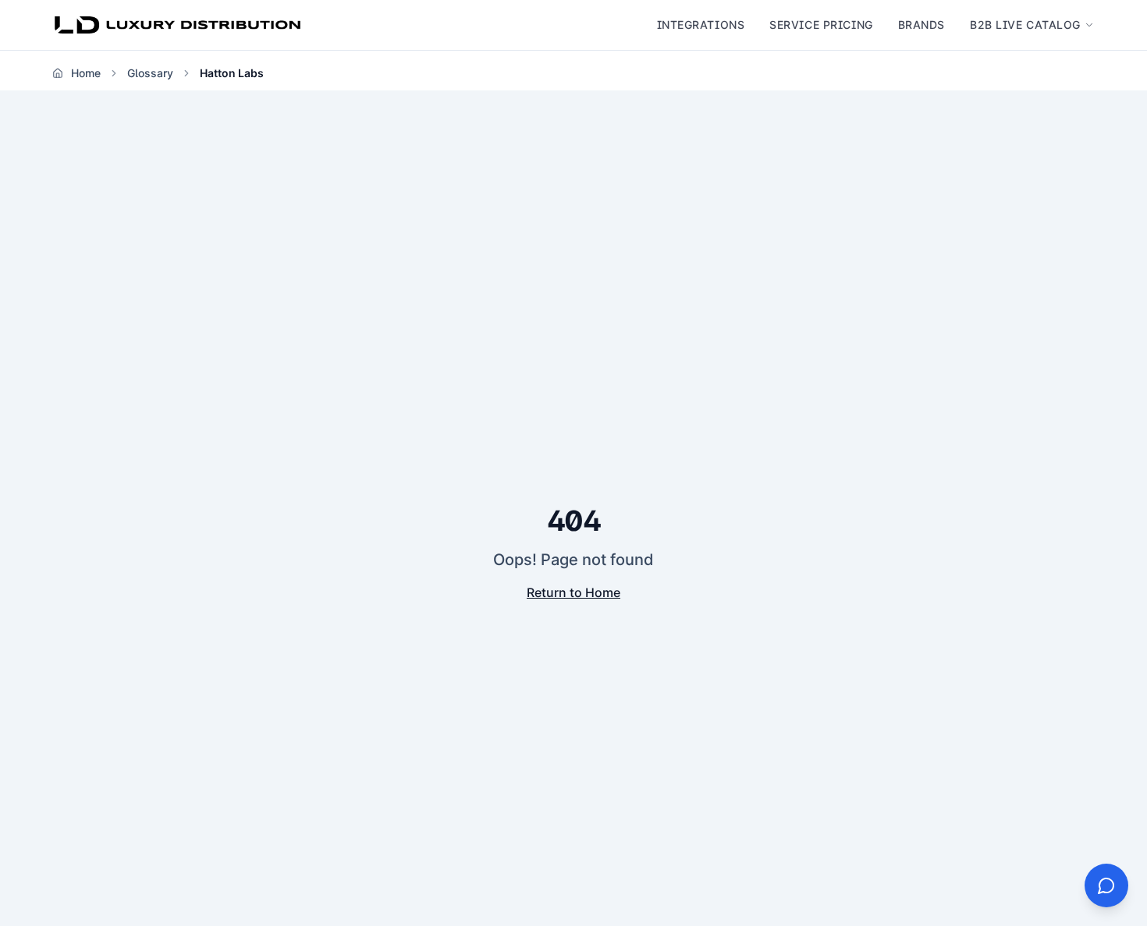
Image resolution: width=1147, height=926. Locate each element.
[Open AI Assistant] (1106, 885)
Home (86, 73)
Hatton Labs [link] (232, 73)
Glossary (150, 73)
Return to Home (573, 592)
